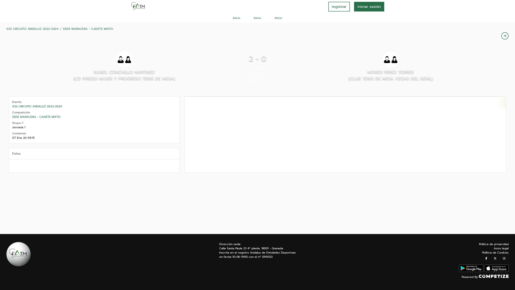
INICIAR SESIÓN (369, 6)
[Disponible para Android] (471, 271)
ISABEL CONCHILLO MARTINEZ (124, 72)
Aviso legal (501, 248)
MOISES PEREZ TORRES (390, 72)
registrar (339, 6)
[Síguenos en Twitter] (495, 258)
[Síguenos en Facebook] (486, 258)
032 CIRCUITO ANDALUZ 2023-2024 (32, 29)
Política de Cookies (495, 253)
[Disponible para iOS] (496, 271)
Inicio (236, 18)
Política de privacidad (494, 244)
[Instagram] (504, 258)
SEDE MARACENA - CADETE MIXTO (88, 29)
